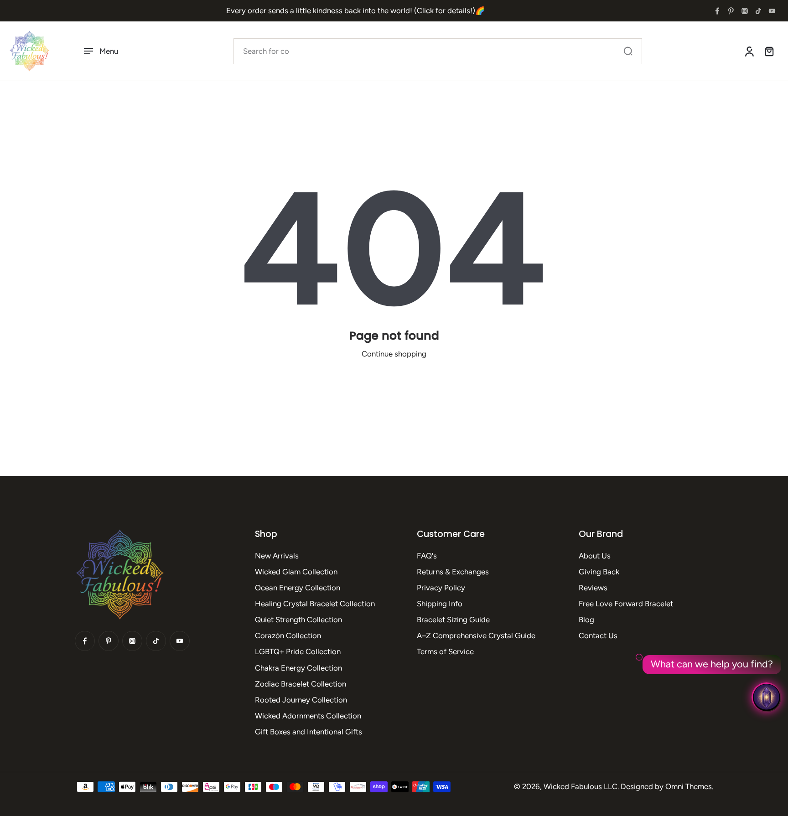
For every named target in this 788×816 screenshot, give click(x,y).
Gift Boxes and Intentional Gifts (308, 731)
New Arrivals (277, 555)
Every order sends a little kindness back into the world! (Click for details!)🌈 (355, 10)
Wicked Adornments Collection (308, 715)
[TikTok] (758, 10)
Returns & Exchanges (453, 571)
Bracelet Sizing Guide (453, 619)
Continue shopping (394, 353)
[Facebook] (717, 10)
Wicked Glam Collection (296, 571)
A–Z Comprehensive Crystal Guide (476, 635)
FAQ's (427, 555)
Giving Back (599, 571)
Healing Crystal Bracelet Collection (315, 603)
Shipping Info (439, 603)
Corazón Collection (288, 635)
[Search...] (628, 51)
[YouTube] (772, 10)
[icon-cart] (769, 51)
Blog (586, 619)
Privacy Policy (441, 587)
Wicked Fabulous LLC (580, 786)
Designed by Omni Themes (666, 786)
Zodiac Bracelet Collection (300, 683)
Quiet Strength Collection (298, 619)
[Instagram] (745, 10)
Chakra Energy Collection (298, 667)
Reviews (593, 587)
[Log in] (749, 51)
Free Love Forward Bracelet (626, 603)
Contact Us (598, 635)
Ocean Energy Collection (297, 587)
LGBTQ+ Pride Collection (298, 651)
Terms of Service (445, 651)
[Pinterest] (731, 10)
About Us (595, 555)
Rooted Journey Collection (301, 699)
